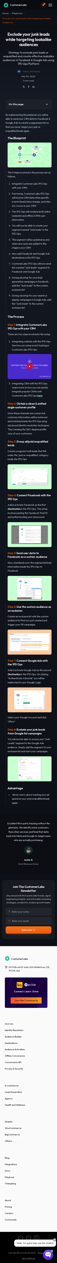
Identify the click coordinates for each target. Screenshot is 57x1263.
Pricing (8, 1206)
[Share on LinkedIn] (33, 87)
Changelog (10, 1183)
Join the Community (26, 1000)
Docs (7, 1170)
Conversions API (13, 1062)
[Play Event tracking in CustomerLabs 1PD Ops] (30, 366)
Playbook (9, 1177)
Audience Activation (15, 1049)
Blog (7, 1157)
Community (11, 1219)
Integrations (11, 1164)
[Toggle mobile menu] (50, 5)
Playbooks (17, 13)
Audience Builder (13, 1036)
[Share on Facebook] (28, 87)
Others (8, 1140)
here (39, 395)
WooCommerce (13, 1128)
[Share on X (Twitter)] (24, 87)
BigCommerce (12, 1134)
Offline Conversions (15, 1055)
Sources (9, 1023)
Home (5, 13)
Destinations (11, 1043)
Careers (9, 1213)
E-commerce (11, 1085)
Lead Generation (13, 1092)
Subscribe (27, 929)
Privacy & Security (14, 1068)
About (8, 1200)
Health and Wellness (15, 1104)
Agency (9, 1098)
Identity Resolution (14, 1030)
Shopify (9, 1121)
